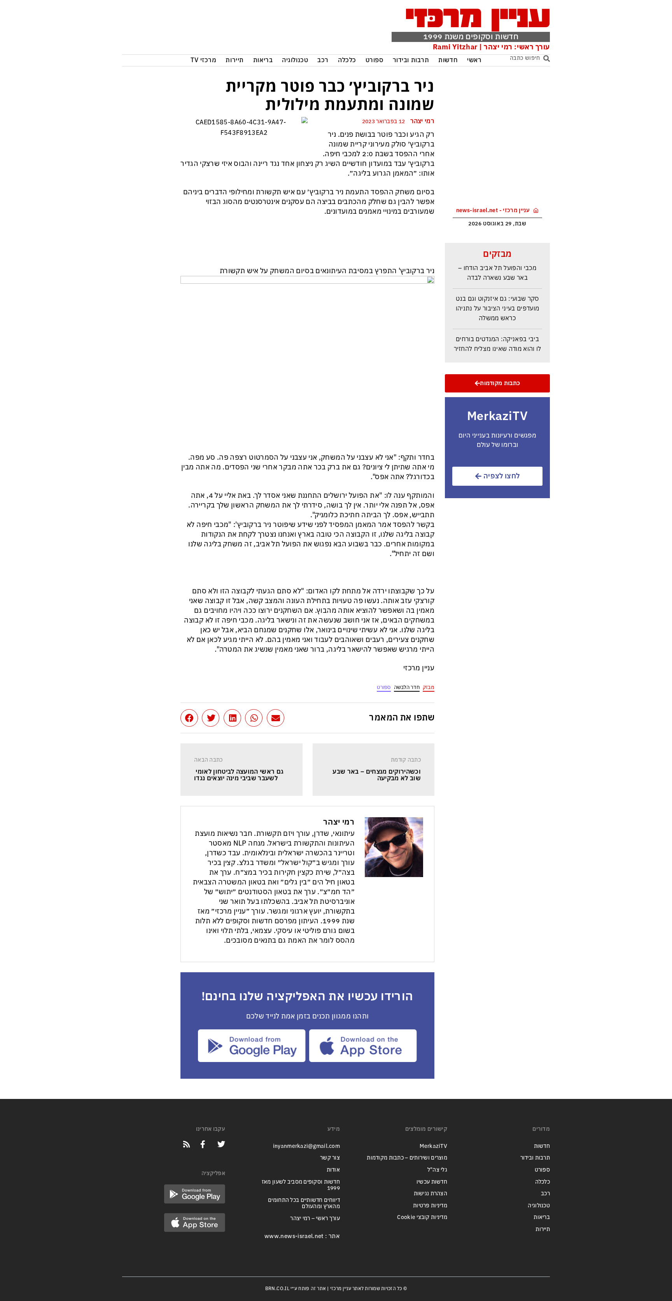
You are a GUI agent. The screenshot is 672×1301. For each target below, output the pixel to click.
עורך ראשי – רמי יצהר (315, 1218)
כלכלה (347, 60)
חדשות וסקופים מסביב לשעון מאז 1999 (301, 1185)
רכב (323, 60)
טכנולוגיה (295, 60)
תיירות (234, 60)
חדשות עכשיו (431, 1182)
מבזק (428, 687)
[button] (275, 718)
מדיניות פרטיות (430, 1205)
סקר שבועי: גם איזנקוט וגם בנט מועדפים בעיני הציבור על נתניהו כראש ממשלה (497, 302)
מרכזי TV (204, 60)
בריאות (263, 60)
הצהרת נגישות (430, 1193)
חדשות (448, 60)
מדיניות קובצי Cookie (422, 1217)
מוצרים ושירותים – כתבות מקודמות (407, 1157)
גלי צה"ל (437, 1170)
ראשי (474, 60)
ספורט (374, 60)
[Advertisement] (240, 29)
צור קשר (330, 1157)
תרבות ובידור (411, 60)
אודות (333, 1170)
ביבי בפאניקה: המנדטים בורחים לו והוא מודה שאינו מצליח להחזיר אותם (497, 342)
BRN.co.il (277, 1288)
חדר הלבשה (407, 687)
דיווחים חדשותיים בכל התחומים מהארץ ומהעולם (304, 1203)
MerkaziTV (433, 1146)
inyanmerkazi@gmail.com (306, 1146)
